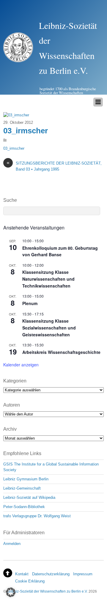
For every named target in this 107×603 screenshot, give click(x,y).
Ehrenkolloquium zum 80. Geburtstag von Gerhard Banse (60, 251)
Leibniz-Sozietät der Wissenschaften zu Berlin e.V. (47, 591)
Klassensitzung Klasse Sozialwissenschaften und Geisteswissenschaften (49, 327)
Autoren (11, 404)
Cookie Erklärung (30, 581)
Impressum (82, 574)
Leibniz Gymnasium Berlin (25, 479)
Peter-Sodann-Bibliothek (24, 506)
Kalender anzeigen (21, 365)
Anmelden (12, 543)
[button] (10, 592)
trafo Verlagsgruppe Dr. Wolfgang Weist (37, 516)
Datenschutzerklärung (51, 574)
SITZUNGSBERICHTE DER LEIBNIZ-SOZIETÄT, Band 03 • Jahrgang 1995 (54, 165)
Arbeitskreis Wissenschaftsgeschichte (61, 352)
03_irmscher (25, 130)
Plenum (29, 303)
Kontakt (22, 574)
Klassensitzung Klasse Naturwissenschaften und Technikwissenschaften (48, 278)
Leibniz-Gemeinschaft (22, 488)
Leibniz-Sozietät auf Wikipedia (29, 497)
